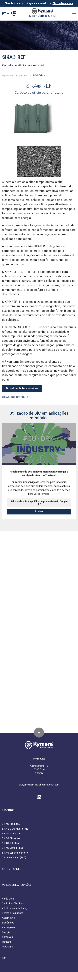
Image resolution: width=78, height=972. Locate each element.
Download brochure (15, 397)
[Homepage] (42, 12)
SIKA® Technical (11, 833)
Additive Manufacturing (14, 908)
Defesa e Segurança (12, 913)
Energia (6, 932)
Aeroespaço (8, 927)
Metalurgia (8, 946)
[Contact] (13, 14)
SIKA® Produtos (11, 824)
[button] (74, 13)
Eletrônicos (8, 922)
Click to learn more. (63, 3)
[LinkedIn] (39, 796)
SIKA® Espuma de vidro (15, 852)
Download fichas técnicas (22, 388)
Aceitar (39, 511)
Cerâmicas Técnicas (13, 903)
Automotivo (8, 917)
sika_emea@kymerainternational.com (39, 784)
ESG (4, 958)
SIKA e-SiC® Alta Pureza (15, 828)
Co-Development (12, 869)
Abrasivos (7, 937)
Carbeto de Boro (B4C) (14, 857)
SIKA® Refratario (11, 843)
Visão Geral (8, 898)
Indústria (7, 941)
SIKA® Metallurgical (13, 848)
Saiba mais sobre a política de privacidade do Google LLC (39, 503)
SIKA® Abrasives (11, 838)
